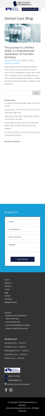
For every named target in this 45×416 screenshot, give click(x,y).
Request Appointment (30, 9)
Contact (8, 296)
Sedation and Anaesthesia (16, 315)
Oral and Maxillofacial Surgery (18, 325)
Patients (8, 286)
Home (7, 279)
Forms (7, 289)
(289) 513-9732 (14, 376)
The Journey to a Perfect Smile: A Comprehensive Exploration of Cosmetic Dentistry (19, 52)
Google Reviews (11, 302)
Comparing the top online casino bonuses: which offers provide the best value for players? (22, 126)
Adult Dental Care (13, 322)
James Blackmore (14, 60)
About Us (8, 283)
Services (8, 312)
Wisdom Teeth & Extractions (17, 328)
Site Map (8, 299)
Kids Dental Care (12, 318)
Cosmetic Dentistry (12, 63)
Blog (6, 292)
